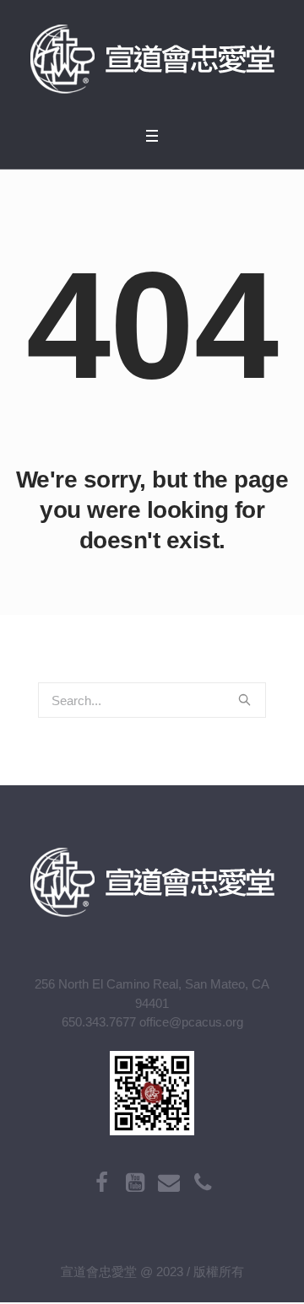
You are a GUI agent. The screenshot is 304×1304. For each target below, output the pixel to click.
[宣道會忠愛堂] (152, 59)
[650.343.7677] (202, 1182)
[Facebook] (101, 1182)
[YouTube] (135, 1182)
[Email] (169, 1182)
